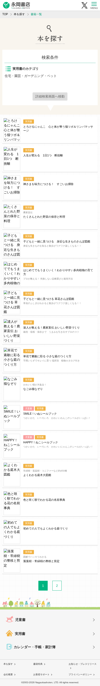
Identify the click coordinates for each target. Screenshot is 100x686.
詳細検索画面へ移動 (50, 96)
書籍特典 (38, 664)
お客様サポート (41, 674)
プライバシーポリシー (80, 674)
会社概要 (8, 674)
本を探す (19, 14)
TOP (5, 14)
